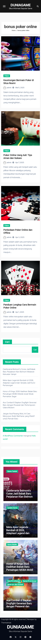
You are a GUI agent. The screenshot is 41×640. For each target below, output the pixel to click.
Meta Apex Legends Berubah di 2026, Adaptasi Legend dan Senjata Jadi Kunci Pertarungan (19, 382)
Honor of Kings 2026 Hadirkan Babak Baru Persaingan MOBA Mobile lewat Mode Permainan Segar (20, 394)
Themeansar (6, 622)
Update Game (12, 508)
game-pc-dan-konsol (15, 584)
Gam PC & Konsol (13, 581)
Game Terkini (12, 471)
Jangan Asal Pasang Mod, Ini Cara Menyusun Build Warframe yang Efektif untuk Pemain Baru (19, 416)
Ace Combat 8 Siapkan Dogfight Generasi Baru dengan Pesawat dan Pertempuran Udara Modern (19, 405)
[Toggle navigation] (4, 6)
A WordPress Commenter (13, 436)
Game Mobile (12, 544)
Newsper (30, 619)
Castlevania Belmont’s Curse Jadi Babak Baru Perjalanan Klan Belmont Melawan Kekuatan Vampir (19, 371)
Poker (7, 76)
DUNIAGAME (21, 5)
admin (9, 87)
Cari (7, 342)
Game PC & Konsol (29, 581)
